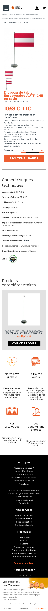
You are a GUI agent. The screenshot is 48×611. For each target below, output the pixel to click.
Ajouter (24, 158)
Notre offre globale (24, 471)
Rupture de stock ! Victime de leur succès (36, 443)
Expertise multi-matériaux (24, 477)
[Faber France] (15, 6)
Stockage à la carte (24, 525)
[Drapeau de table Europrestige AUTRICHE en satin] (9, 73)
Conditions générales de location (24, 493)
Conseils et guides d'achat (24, 550)
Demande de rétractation (24, 556)
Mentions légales (24, 496)
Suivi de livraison (24, 518)
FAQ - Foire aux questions (24, 553)
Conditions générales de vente (24, 490)
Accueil (4, 15)
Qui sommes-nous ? (24, 468)
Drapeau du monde (16, 15)
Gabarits (24, 544)
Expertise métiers (24, 474)
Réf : (6, 102)
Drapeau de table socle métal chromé (21, 18)
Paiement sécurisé (24, 500)
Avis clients (24, 484)
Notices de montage (24, 547)
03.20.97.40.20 (24, 575)
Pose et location (24, 522)
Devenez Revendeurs (24, 515)
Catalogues (24, 537)
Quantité (9, 150)
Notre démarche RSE (24, 480)
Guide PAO (24, 540)
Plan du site (24, 503)
